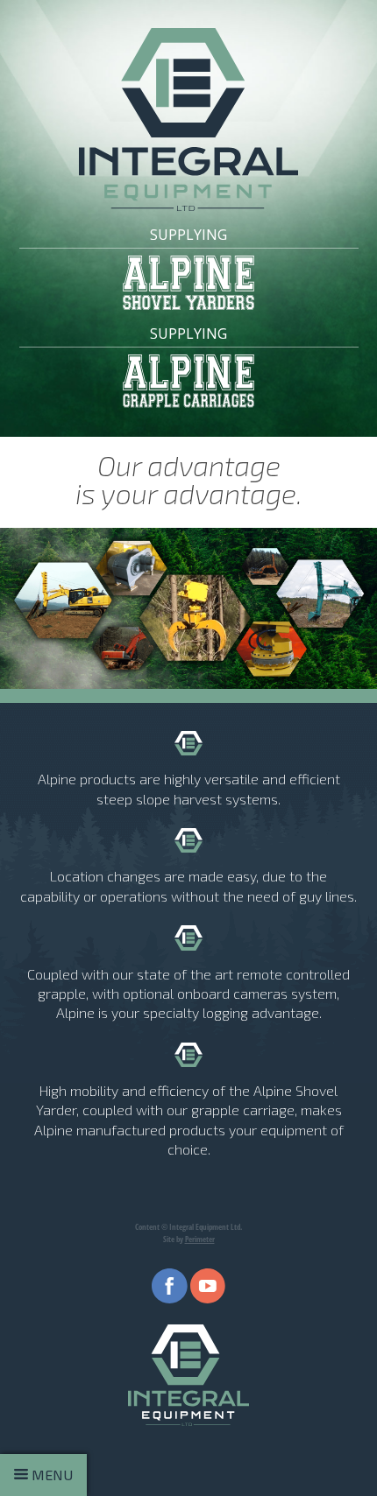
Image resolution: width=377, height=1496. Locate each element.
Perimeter (200, 1239)
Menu (50, 1474)
